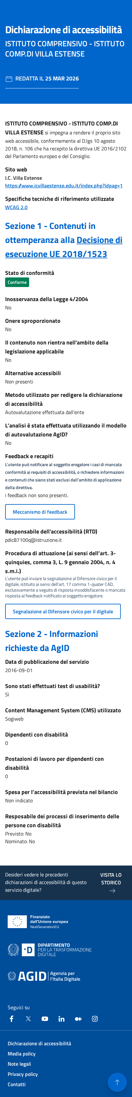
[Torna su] (117, 1082)
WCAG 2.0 (16, 207)
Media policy (22, 1053)
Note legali (19, 1064)
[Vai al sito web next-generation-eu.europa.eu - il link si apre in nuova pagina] (38, 921)
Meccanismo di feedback (40, 512)
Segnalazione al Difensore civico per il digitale (63, 611)
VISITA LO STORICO (111, 878)
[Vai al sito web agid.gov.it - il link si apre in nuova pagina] (44, 977)
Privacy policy (23, 1074)
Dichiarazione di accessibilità (39, 1043)
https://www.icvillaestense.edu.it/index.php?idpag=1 (64, 185)
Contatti (17, 1084)
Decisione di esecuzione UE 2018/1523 (63, 247)
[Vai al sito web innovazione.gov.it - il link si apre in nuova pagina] (51, 949)
